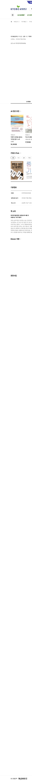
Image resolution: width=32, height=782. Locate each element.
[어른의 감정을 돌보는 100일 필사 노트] (17, 129)
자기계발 (23, 21)
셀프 (24, 158)
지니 (19, 158)
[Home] (11, 21)
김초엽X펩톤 (21, 15)
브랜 (13, 158)
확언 (29, 158)
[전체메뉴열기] (13, 15)
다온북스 (13, 39)
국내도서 (16, 21)
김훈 (24, 36)
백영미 (30, 36)
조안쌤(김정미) (14, 36)
